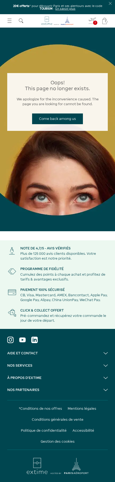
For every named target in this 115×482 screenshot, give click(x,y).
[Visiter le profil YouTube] (22, 340)
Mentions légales (82, 409)
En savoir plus (65, 8)
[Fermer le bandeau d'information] (110, 3)
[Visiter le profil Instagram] (10, 340)
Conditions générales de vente (57, 420)
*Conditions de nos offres (40, 409)
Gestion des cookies (58, 441)
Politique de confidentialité (44, 430)
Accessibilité (83, 430)
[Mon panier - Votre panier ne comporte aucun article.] (105, 21)
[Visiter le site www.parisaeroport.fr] (57, 466)
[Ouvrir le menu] (9, 21)
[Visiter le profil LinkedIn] (34, 340)
